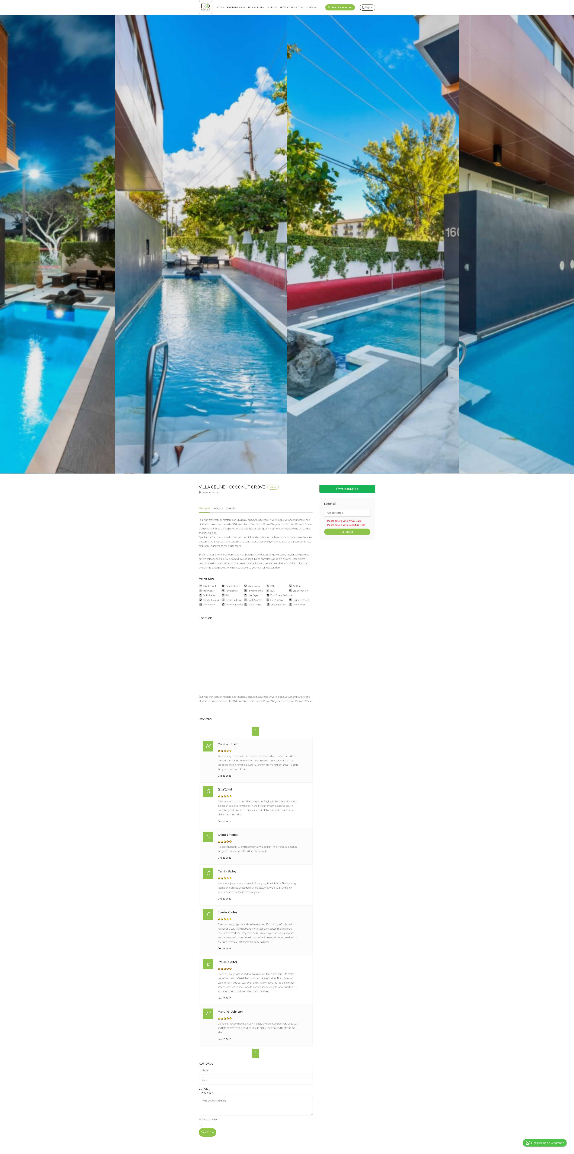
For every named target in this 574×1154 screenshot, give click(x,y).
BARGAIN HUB (256, 7)
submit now (207, 1132)
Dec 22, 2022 (224, 776)
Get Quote (347, 531)
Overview (204, 508)
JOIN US (272, 7)
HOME (220, 7)
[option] (201, 243)
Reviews (231, 508)
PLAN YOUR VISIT (290, 7)
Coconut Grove (210, 492)
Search (341, 7)
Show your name (208, 1119)
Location (218, 508)
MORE (309, 7)
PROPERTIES (234, 7)
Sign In (369, 7)
